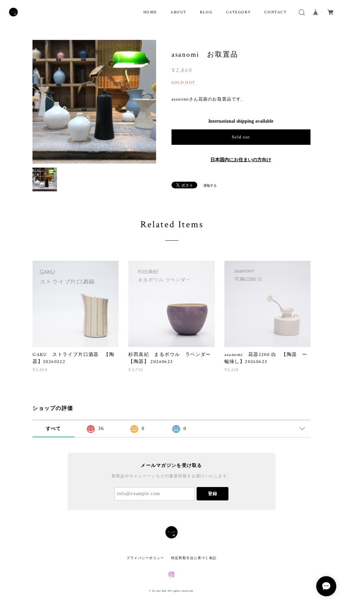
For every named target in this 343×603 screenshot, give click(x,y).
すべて (53, 428)
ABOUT (178, 12)
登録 (212, 493)
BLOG (206, 12)
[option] (94, 102)
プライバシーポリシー (145, 558)
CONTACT (275, 12)
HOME (150, 12)
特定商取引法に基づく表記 (193, 558)
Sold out (241, 136)
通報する (210, 185)
